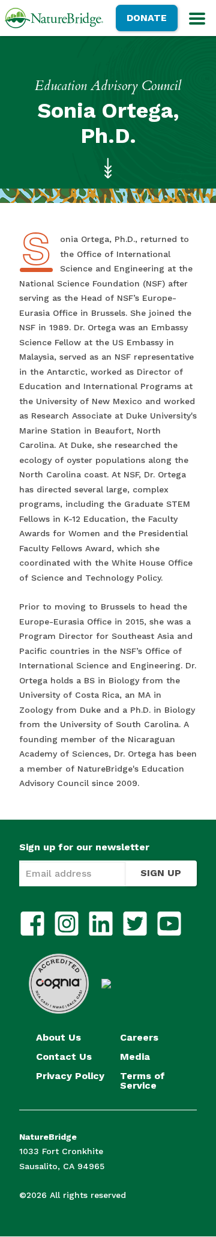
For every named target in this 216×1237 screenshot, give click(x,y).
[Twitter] (135, 923)
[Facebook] (32, 923)
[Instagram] (66, 923)
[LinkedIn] (101, 923)
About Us (58, 1037)
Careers (139, 1037)
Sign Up (160, 873)
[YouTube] (169, 923)
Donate (147, 17)
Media (135, 1057)
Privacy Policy (70, 1076)
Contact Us (64, 1057)
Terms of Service (142, 1080)
